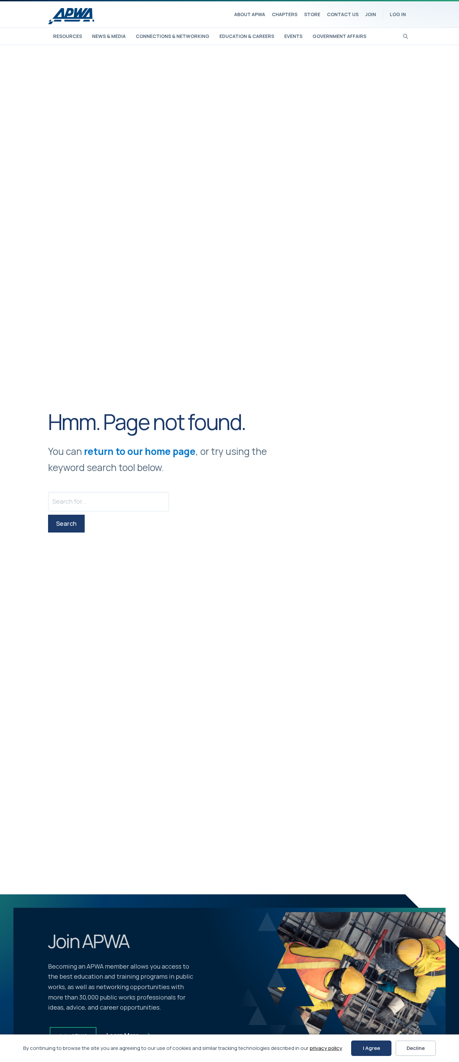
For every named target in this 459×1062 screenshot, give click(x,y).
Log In (398, 14)
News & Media (109, 36)
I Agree (371, 1048)
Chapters (284, 14)
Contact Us (343, 14)
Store (312, 14)
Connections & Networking (172, 36)
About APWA (249, 14)
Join (370, 14)
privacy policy (325, 1048)
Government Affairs (339, 36)
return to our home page (140, 451)
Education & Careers (246, 36)
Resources (67, 36)
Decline (416, 1048)
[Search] (406, 36)
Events (293, 36)
